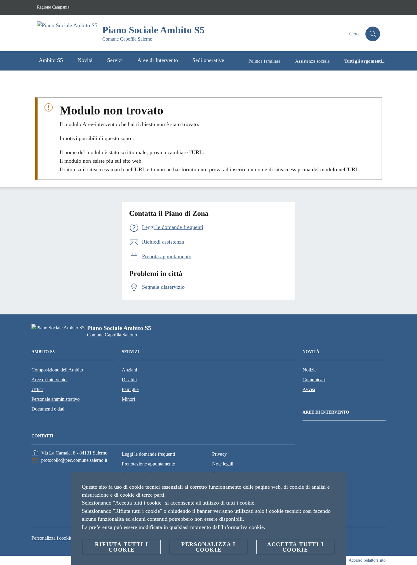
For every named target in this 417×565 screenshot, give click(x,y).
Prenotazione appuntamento (148, 463)
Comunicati (314, 379)
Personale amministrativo (55, 399)
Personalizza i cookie (51, 538)
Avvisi (309, 389)
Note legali (222, 463)
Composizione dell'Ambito (57, 369)
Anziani (129, 369)
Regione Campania (53, 7)
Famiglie (130, 389)
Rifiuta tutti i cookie (121, 547)
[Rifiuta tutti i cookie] (339, 481)
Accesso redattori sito (367, 560)
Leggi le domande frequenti (148, 454)
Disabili (129, 379)
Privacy (219, 454)
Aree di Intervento (49, 379)
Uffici (37, 389)
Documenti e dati (47, 408)
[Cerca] (372, 34)
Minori (128, 399)
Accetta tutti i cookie (295, 547)
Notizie (310, 369)
